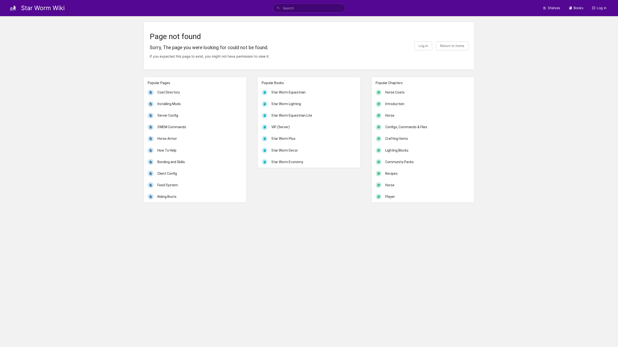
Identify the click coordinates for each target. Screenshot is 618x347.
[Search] (278, 8)
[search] (309, 8)
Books (578, 8)
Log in (601, 8)
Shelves (554, 8)
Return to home (452, 46)
